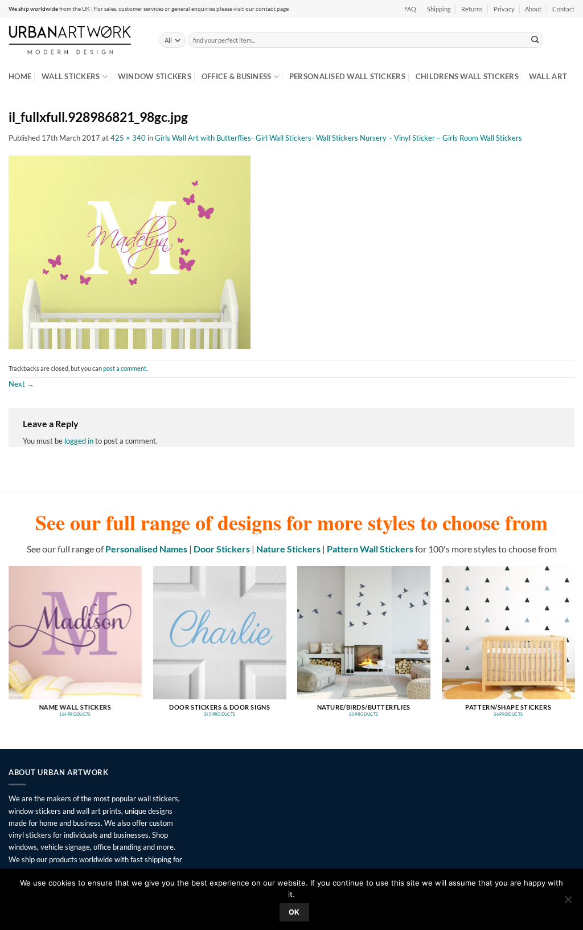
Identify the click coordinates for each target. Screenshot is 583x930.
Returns (472, 9)
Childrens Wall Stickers (467, 76)
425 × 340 (128, 137)
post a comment (124, 368)
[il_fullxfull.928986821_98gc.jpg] (130, 251)
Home (20, 76)
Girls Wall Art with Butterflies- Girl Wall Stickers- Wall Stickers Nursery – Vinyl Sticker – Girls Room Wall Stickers (338, 137)
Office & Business (237, 76)
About (533, 9)
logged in (78, 440)
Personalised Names (146, 548)
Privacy (504, 9)
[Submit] (535, 40)
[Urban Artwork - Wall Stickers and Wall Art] (75, 40)
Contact (563, 9)
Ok (294, 912)
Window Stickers (154, 76)
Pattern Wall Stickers (370, 548)
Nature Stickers (288, 548)
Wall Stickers (71, 76)
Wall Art (548, 76)
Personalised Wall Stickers (347, 76)
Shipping (439, 9)
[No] (567, 903)
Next (21, 383)
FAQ (410, 9)
